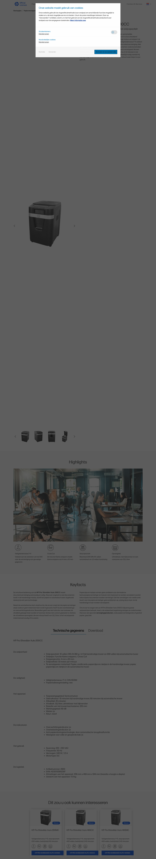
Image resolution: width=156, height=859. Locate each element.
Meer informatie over (78, 20)
